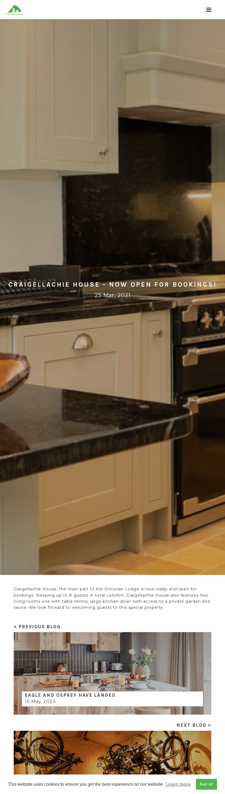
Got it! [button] (206, 784)
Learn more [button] (178, 784)
